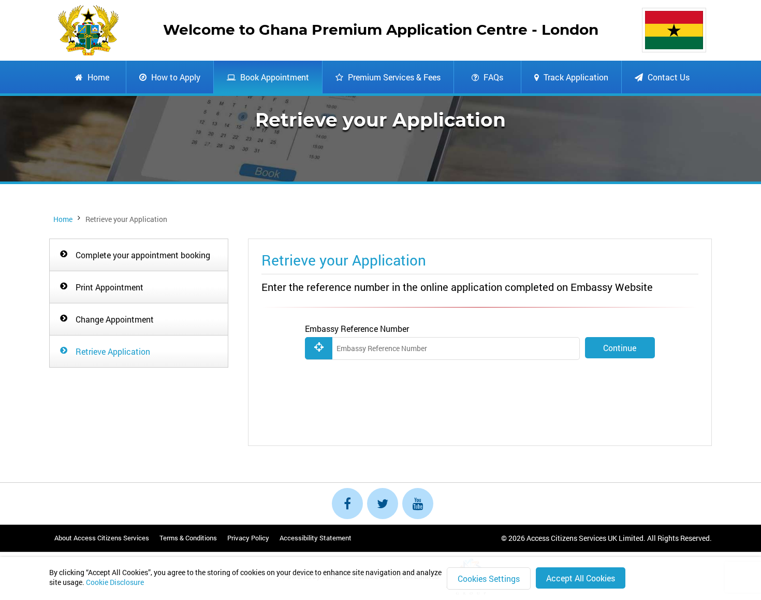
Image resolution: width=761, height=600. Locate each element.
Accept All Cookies (580, 578)
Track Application (575, 77)
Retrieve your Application (126, 219)
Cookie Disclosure (115, 582)
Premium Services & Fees (393, 77)
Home (97, 77)
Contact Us (668, 77)
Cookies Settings (489, 578)
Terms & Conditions (188, 537)
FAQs (492, 77)
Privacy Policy (248, 537)
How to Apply (174, 77)
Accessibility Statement (316, 537)
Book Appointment (273, 77)
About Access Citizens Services (101, 537)
